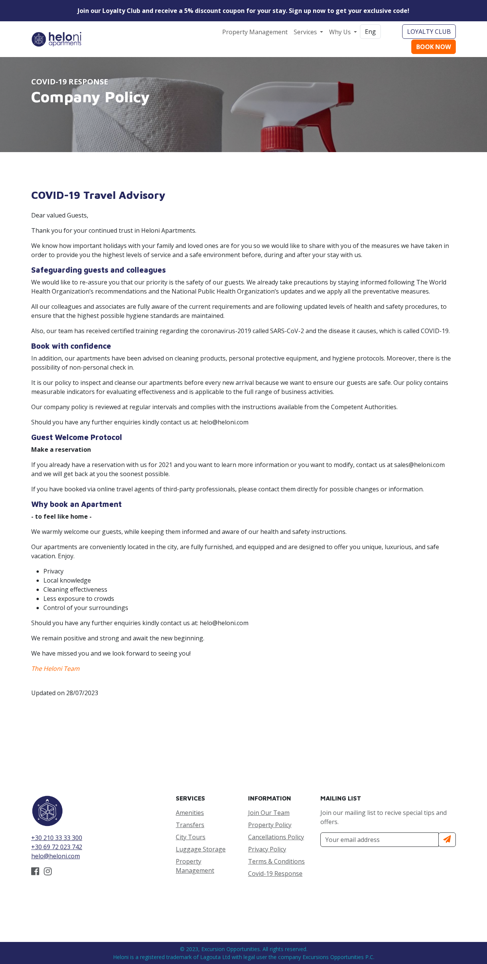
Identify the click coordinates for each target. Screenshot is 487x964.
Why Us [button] (340, 32)
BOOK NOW (433, 47)
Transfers (190, 825)
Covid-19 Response (275, 873)
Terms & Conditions (276, 861)
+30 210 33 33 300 (56, 838)
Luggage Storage (201, 849)
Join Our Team (269, 812)
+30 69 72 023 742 (56, 847)
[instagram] (48, 872)
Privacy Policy (267, 849)
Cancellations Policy (276, 837)
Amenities (190, 812)
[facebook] (35, 872)
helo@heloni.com (55, 856)
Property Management (255, 32)
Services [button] (306, 32)
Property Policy (269, 825)
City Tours (190, 837)
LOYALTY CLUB (429, 31)
